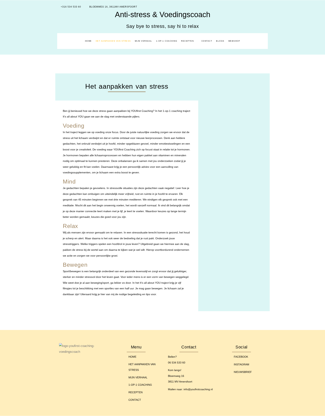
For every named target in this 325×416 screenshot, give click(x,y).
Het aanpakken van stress (113, 41)
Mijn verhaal (143, 41)
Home (88, 41)
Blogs (220, 41)
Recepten (187, 41)
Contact (206, 41)
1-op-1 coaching (166, 41)
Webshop (234, 41)
